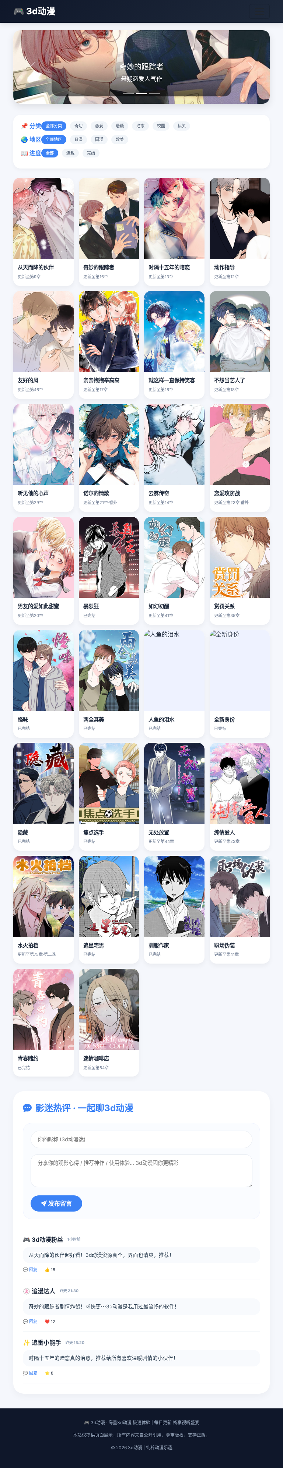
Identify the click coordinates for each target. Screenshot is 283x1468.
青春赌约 (28, 1058)
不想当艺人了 (229, 380)
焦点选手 (93, 832)
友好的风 (28, 380)
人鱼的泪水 (161, 719)
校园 (161, 125)
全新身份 (224, 719)
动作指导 (224, 267)
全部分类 (54, 125)
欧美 (120, 139)
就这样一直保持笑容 (172, 380)
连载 (70, 153)
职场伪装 (224, 945)
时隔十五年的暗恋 (169, 267)
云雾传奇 (159, 493)
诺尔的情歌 (96, 493)
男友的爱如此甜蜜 (38, 606)
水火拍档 (28, 945)
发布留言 (59, 1203)
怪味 (23, 719)
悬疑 (120, 125)
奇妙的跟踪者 (98, 267)
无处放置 (159, 832)
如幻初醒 (159, 606)
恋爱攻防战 (227, 493)
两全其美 (93, 719)
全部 (50, 153)
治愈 (140, 125)
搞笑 (182, 125)
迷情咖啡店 (96, 1058)
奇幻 (78, 125)
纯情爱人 (224, 832)
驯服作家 (159, 945)
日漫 (78, 139)
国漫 (99, 139)
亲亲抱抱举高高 (101, 380)
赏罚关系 (224, 606)
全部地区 (54, 139)
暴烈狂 (91, 606)
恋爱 (99, 125)
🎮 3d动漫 (34, 11)
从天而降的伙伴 (36, 267)
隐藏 (23, 832)
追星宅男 (93, 945)
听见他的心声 (33, 493)
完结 (91, 153)
